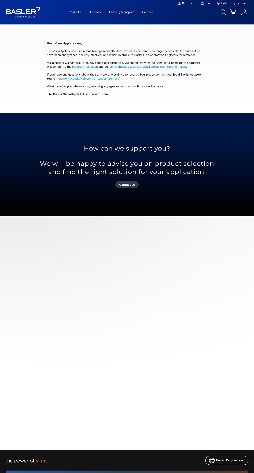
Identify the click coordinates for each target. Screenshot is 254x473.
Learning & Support (121, 12)
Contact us (127, 184)
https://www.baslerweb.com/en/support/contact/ (88, 78)
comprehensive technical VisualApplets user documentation (147, 66)
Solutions (95, 12)
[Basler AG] (23, 12)
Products (75, 12)
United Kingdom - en (230, 460)
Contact (147, 12)
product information (85, 66)
